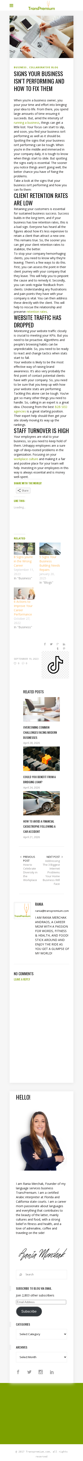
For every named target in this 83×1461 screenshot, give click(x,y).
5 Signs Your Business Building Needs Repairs (49, 563)
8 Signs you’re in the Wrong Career (23, 561)
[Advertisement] (46, 1413)
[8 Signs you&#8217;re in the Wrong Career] (24, 549)
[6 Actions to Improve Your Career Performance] (24, 593)
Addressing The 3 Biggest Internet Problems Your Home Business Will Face (51, 872)
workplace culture (26, 459)
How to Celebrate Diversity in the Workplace (30, 872)
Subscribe (29, 1311)
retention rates (37, 312)
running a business (26, 123)
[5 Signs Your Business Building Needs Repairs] (50, 549)
